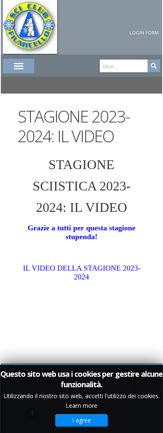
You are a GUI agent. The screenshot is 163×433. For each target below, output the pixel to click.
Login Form (144, 32)
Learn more (81, 406)
